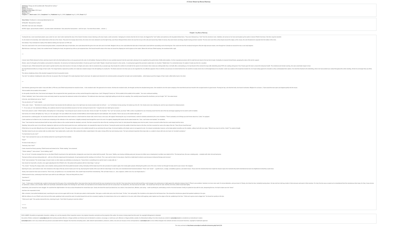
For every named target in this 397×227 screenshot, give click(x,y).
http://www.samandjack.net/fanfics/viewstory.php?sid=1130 (204, 225)
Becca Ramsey (205, 2)
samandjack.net (44, 218)
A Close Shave (192, 2)
